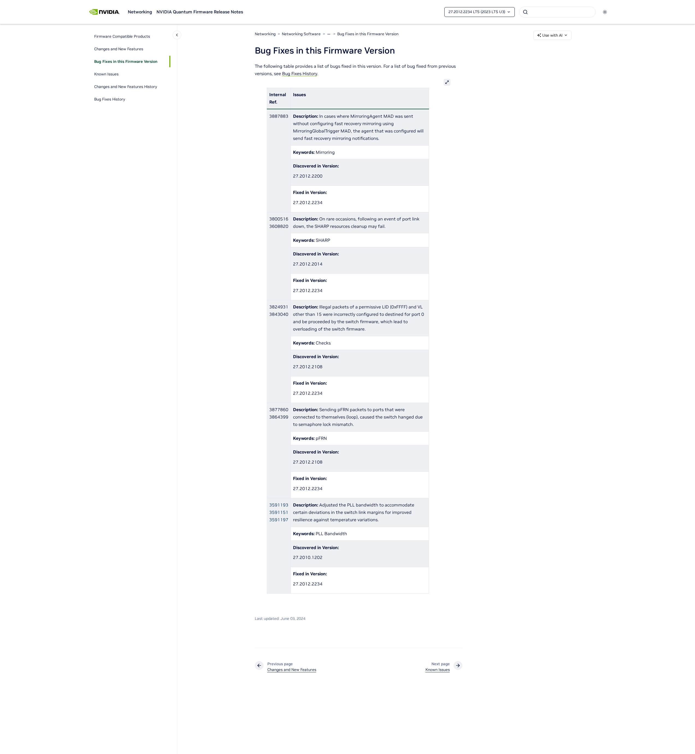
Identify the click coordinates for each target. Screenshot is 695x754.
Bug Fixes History (109, 99)
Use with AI (552, 35)
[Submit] (525, 12)
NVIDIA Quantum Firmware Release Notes (199, 11)
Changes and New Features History (125, 86)
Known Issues (106, 74)
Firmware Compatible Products (122, 36)
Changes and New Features (118, 48)
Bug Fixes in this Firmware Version (125, 61)
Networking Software (301, 33)
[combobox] (557, 12)
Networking (140, 11)
